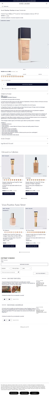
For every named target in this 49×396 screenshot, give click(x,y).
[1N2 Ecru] (42, 180)
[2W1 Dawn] (8, 180)
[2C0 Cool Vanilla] (9, 76)
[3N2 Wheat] (16, 180)
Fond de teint (22, 10)
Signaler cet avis (16, 299)
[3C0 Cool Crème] (17, 76)
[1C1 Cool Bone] (11, 76)
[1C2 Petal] (19, 232)
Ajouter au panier (27, 84)
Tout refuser (24, 393)
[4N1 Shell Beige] (18, 180)
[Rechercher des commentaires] (18, 272)
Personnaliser (14, 393)
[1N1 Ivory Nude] (13, 76)
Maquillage (7, 10)
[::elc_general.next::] (22, 179)
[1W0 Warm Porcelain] (7, 76)
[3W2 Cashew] (14, 180)
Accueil (2, 10)
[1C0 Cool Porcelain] (1, 76)
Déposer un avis (24, 264)
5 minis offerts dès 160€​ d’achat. (24, 0)
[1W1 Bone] (5, 76)
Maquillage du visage (14, 10)
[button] (6, 289)
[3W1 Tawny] (12, 180)
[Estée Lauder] (24, 3)
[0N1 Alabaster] (33, 180)
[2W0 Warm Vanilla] (15, 76)
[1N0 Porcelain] (3, 76)
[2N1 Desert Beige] (21, 76)
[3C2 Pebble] (27, 180)
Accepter (34, 393)
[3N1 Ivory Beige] (10, 180)
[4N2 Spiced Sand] (20, 180)
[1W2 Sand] (6, 180)
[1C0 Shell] (7, 232)
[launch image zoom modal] (47, 67)
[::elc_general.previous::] (2, 179)
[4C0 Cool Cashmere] (19, 76)
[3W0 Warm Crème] (22, 76)
